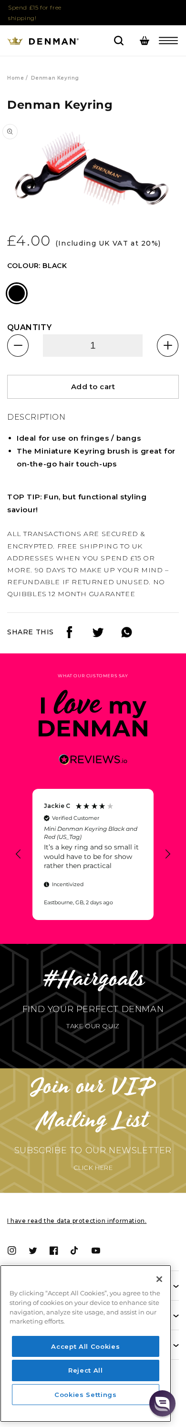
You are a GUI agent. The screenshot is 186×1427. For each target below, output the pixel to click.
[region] (93, 854)
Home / (17, 78)
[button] (168, 40)
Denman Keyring (55, 78)
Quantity (29, 327)
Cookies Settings (85, 1394)
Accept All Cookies (85, 1346)
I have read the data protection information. (76, 1220)
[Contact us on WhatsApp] (127, 635)
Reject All (85, 1370)
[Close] (159, 1279)
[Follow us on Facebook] (69, 635)
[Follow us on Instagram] (98, 635)
